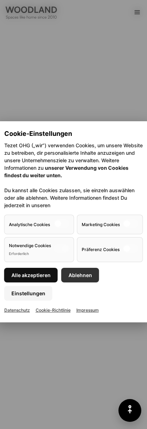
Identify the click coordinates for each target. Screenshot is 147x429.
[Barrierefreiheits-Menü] (129, 410)
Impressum (87, 310)
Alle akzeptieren (31, 275)
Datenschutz (17, 310)
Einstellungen (28, 293)
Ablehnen (80, 275)
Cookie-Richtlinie (53, 310)
